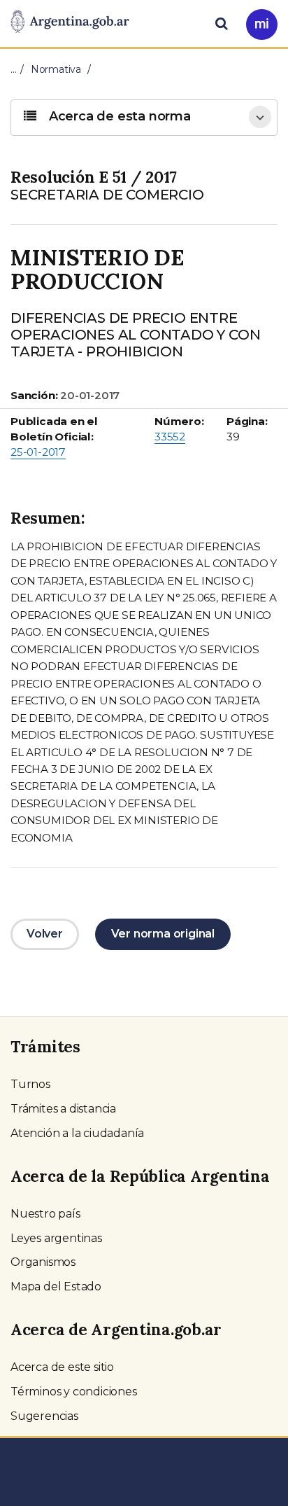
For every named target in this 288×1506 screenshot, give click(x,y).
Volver (45, 933)
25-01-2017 (38, 452)
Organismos (42, 1262)
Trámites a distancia (63, 1108)
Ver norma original (163, 933)
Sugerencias (44, 1416)
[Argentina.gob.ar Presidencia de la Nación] (69, 22)
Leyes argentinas (56, 1238)
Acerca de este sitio (62, 1367)
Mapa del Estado (55, 1286)
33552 (169, 436)
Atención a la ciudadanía (77, 1133)
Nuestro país (45, 1213)
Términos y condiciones (73, 1391)
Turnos (30, 1084)
